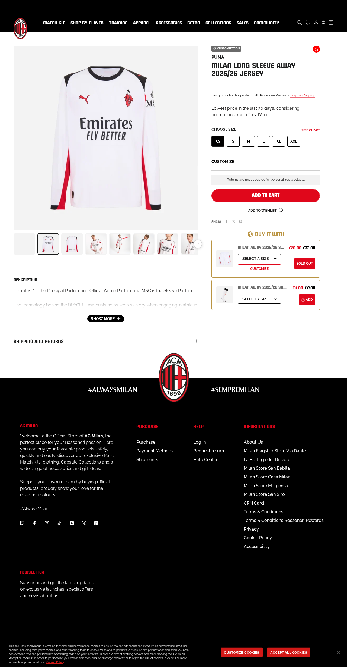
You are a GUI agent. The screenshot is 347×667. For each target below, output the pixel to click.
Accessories (168, 23)
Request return (208, 450)
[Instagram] (47, 523)
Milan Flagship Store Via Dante (275, 450)
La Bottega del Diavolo (267, 459)
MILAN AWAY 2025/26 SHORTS (265, 247)
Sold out (305, 263)
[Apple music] (96, 523)
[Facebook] (226, 221)
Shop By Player (87, 23)
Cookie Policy (258, 537)
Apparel (140, 23)
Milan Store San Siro (264, 494)
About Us (253, 442)
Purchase (145, 442)
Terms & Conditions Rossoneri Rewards (284, 520)
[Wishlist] (308, 22)
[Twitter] (233, 221)
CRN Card (254, 503)
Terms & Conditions (263, 511)
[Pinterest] (240, 221)
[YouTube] (72, 523)
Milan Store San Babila (267, 468)
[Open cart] (331, 22)
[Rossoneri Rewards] (323, 22)
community (265, 23)
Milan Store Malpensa (266, 485)
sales (241, 23)
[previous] (13, 244)
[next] (198, 244)
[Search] (299, 22)
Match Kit (53, 23)
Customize (259, 269)
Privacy (251, 529)
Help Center (205, 459)
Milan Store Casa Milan (267, 477)
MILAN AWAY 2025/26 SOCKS (264, 286)
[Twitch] (22, 523)
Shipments (147, 459)
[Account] (316, 22)
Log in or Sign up (302, 95)
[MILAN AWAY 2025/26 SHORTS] (224, 258)
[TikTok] (59, 523)
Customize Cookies (241, 652)
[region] (173, 652)
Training (117, 23)
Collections (217, 23)
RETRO (192, 23)
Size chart (310, 130)
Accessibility (257, 546)
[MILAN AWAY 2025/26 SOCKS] (224, 294)
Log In (199, 442)
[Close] (338, 652)
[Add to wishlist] (281, 210)
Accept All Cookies (288, 652)
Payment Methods (155, 450)
